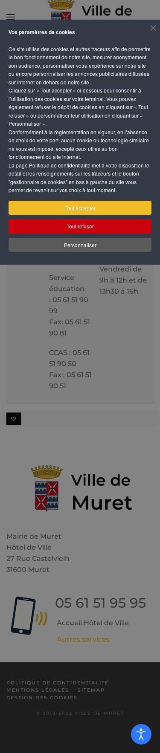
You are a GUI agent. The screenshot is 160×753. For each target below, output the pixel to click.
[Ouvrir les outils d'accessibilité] (141, 734)
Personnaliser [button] (80, 244)
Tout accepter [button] (80, 207)
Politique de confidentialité (59, 165)
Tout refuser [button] (80, 226)
